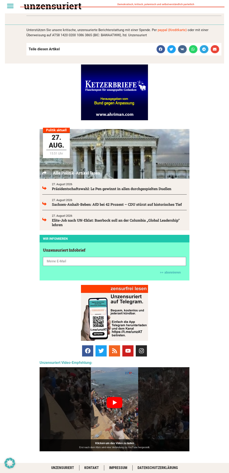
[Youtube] (128, 350)
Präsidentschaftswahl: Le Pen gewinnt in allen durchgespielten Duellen (111, 188)
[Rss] (114, 350)
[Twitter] (101, 350)
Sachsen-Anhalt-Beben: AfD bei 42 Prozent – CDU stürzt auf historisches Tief (117, 204)
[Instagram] (141, 350)
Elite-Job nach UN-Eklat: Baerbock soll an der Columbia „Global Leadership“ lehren (116, 222)
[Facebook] (87, 350)
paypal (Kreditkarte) (172, 30)
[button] (10, 5)
